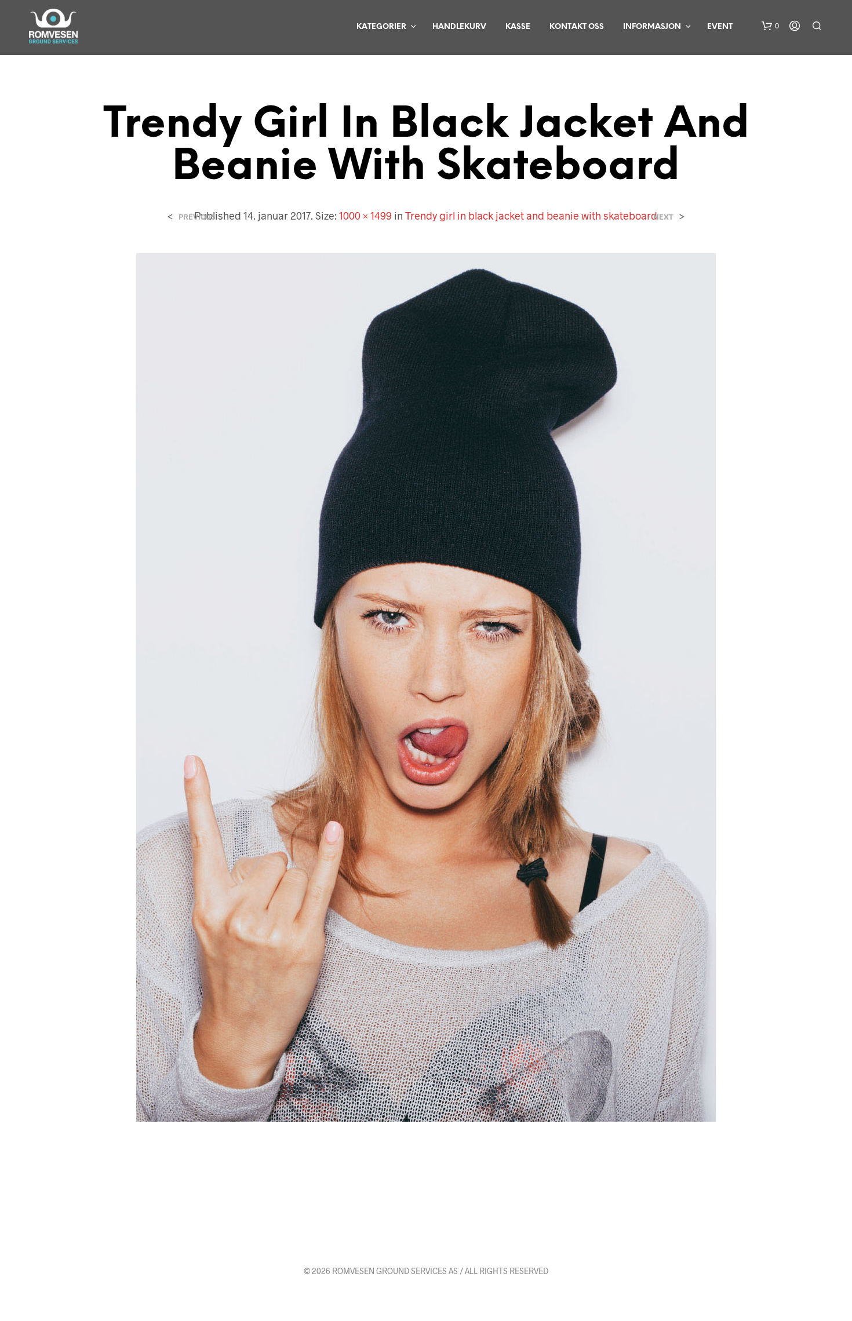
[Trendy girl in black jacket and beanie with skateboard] (426, 685)
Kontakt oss (576, 27)
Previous (197, 217)
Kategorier (381, 27)
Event (720, 27)
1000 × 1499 (365, 215)
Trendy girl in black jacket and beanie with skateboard (531, 215)
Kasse (517, 27)
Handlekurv (459, 27)
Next (663, 217)
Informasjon (652, 27)
